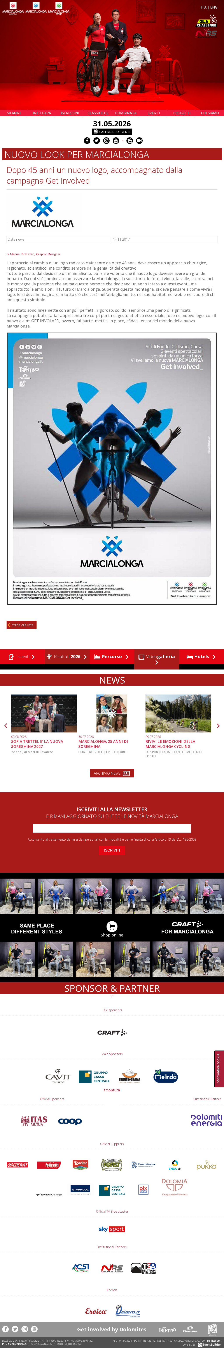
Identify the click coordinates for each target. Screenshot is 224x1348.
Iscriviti (22, 656)
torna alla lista (22, 625)
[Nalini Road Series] (165, 33)
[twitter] (96, 140)
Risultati (66, 656)
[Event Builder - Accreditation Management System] (209, 1344)
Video (160, 656)
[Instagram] (106, 140)
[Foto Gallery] (129, 140)
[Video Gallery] (139, 140)
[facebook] (87, 140)
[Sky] (112, 1234)
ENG (213, 7)
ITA (203, 7)
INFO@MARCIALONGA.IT (15, 1343)
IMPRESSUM (213, 1340)
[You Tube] (116, 140)
